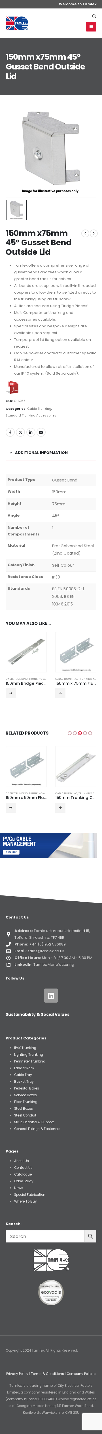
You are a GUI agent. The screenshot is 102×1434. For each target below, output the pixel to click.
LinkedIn (30, 432)
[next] (94, 233)
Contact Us (23, 1167)
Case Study (23, 1181)
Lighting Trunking (28, 1054)
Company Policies (81, 1374)
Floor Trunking (25, 1102)
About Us (21, 1161)
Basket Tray (24, 1081)
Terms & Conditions (47, 1374)
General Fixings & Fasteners (37, 1129)
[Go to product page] (26, 652)
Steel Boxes (23, 1108)
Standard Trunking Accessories (31, 415)
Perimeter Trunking (29, 1061)
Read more (11, 693)
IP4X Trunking (25, 1048)
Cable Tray (23, 1075)
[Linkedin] (51, 996)
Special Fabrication (29, 1194)
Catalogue (23, 1174)
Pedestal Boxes (26, 1088)
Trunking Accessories (44, 679)
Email (41, 432)
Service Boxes (25, 1095)
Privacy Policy (17, 1374)
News (18, 1188)
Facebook (10, 432)
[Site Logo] (17, 23)
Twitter (20, 432)
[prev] (85, 233)
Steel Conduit (25, 1115)
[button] (94, 16)
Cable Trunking (39, 408)
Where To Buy (25, 1201)
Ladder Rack (24, 1068)
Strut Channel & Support (34, 1122)
